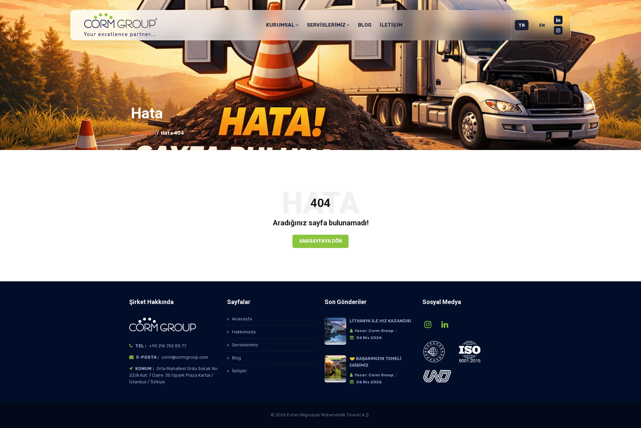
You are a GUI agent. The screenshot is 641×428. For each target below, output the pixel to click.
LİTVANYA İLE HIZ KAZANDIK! (380, 320)
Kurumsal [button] (280, 25)
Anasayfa (142, 133)
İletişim (391, 25)
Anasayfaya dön (320, 241)
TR (521, 25)
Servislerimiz (245, 344)
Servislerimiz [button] (326, 25)
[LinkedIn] (558, 20)
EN (542, 25)
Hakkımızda (244, 331)
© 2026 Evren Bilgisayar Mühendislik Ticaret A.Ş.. (321, 414)
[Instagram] (558, 30)
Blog (365, 25)
